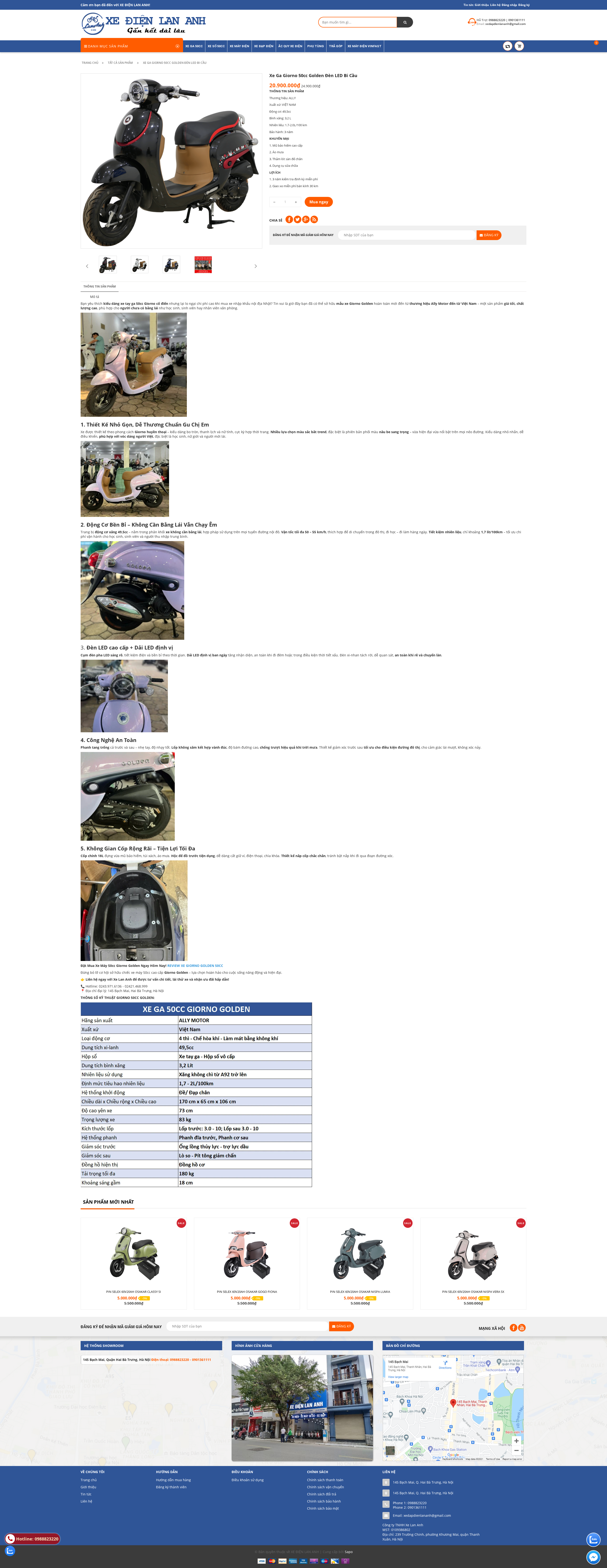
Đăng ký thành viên (171, 1487)
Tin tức (469, 5)
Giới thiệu (482, 5)
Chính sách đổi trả (321, 1494)
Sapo (349, 1551)
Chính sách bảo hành (324, 1501)
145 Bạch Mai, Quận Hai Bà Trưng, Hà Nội (116, 1359)
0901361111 (417, 1507)
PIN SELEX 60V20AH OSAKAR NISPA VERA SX (473, 1292)
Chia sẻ (275, 220)
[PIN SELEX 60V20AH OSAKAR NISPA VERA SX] (473, 1252)
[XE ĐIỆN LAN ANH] (143, 23)
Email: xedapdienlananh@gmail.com (422, 1515)
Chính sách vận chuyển (325, 1487)
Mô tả (94, 296)
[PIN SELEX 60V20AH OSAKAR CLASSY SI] (133, 1252)
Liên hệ (495, 5)
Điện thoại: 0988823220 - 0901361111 (181, 1359)
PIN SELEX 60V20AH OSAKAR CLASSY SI (133, 1292)
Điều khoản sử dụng (248, 1480)
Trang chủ (89, 1480)
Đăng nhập (509, 5)
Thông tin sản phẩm (99, 286)
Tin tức (86, 1494)
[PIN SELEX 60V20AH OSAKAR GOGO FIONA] (247, 1252)
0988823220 (417, 1503)
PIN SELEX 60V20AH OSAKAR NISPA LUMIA (360, 1292)
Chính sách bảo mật (323, 1508)
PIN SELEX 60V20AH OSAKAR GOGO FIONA (247, 1292)
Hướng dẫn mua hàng (173, 1480)
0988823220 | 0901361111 (507, 20)
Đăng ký (524, 5)
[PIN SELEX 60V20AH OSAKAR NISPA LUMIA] (360, 1252)
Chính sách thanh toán (325, 1480)
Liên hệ (86, 1501)
